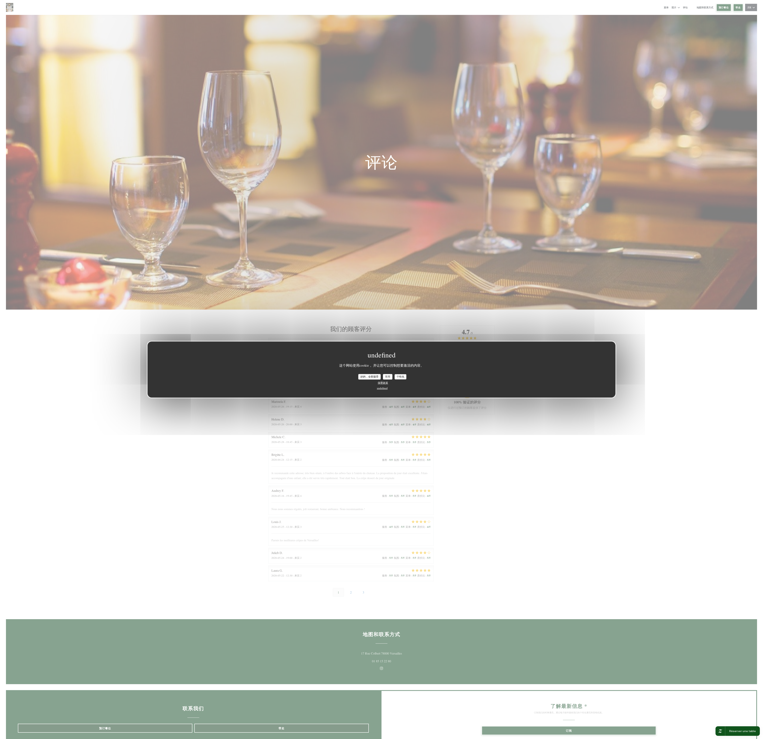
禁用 (387, 376)
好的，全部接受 (369, 376)
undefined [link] (382, 388)
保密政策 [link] (383, 382)
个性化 (400, 376)
